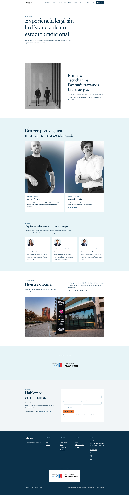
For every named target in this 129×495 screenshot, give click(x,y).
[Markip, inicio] (28, 3)
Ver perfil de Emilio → (73, 207)
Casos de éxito (63, 447)
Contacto (76, 2)
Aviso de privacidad (72, 487)
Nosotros (70, 2)
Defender (48, 442)
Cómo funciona (48, 2)
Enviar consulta (68, 411)
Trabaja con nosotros (79, 444)
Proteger (47, 440)
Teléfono (65, 400)
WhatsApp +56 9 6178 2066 (44, 411)
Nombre (65, 392)
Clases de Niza (63, 442)
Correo (84, 392)
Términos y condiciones (81, 487)
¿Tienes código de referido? (69, 407)
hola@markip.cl (93, 448)
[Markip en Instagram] (91, 455)
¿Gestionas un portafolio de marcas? (87, 2)
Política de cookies (91, 487)
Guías (65, 2)
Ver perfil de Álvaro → (32, 209)
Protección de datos (100, 487)
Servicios (60, 2)
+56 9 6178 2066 (93, 449)
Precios (54, 2)
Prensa (76, 442)
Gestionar (48, 444)
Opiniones (62, 449)
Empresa (85, 400)
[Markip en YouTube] (91, 459)
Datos (61, 444)
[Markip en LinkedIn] (91, 452)
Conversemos (100, 2)
